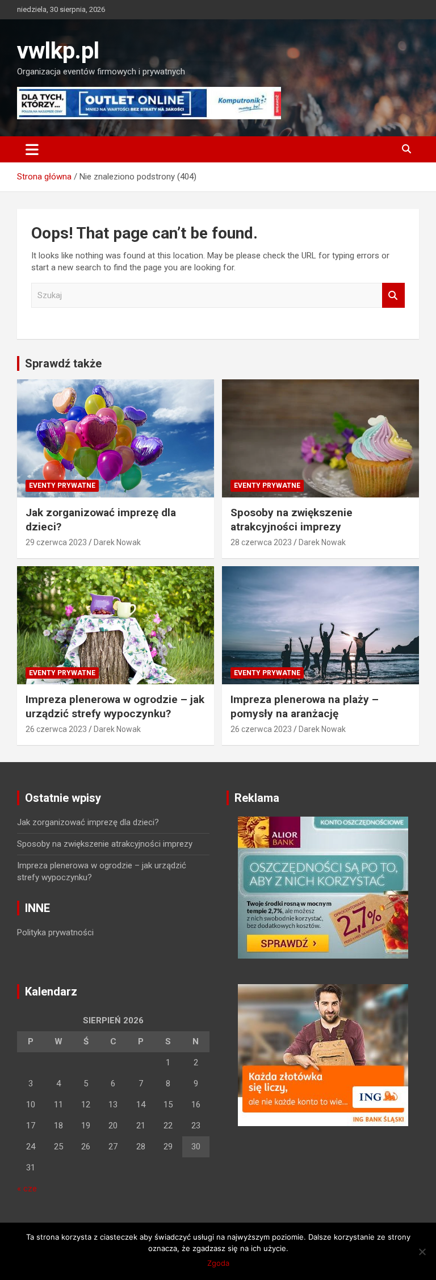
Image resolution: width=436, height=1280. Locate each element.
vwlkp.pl (58, 50)
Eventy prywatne (62, 486)
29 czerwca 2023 (56, 542)
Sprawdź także (63, 363)
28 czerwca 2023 (261, 542)
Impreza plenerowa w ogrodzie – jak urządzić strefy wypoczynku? (115, 706)
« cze (27, 1188)
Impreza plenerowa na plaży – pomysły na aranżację (304, 706)
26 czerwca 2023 (56, 729)
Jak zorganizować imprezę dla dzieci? (88, 822)
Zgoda (218, 1263)
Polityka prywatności (55, 932)
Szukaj (393, 295)
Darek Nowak (117, 542)
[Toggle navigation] (32, 149)
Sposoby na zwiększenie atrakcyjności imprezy (291, 519)
